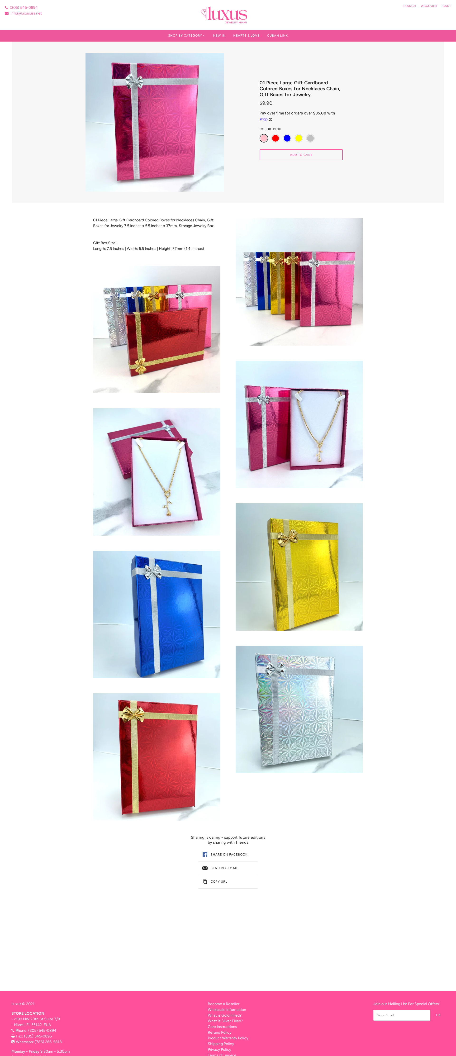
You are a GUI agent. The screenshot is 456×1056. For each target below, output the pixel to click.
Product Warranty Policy (228, 1038)
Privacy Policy (219, 1049)
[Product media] (156, 329)
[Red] (275, 138)
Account (429, 6)
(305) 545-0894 (24, 7)
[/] (224, 15)
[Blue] (287, 138)
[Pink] (263, 138)
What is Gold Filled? (225, 1015)
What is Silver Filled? (225, 1021)
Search (409, 6)
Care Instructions (222, 1026)
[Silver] (310, 138)
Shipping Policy (221, 1044)
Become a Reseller (223, 1004)
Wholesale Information (227, 1009)
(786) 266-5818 (48, 1042)
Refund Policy (219, 1032)
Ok (438, 1015)
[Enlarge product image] (155, 122)
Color (265, 129)
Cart (446, 6)
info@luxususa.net (26, 13)
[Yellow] (298, 138)
